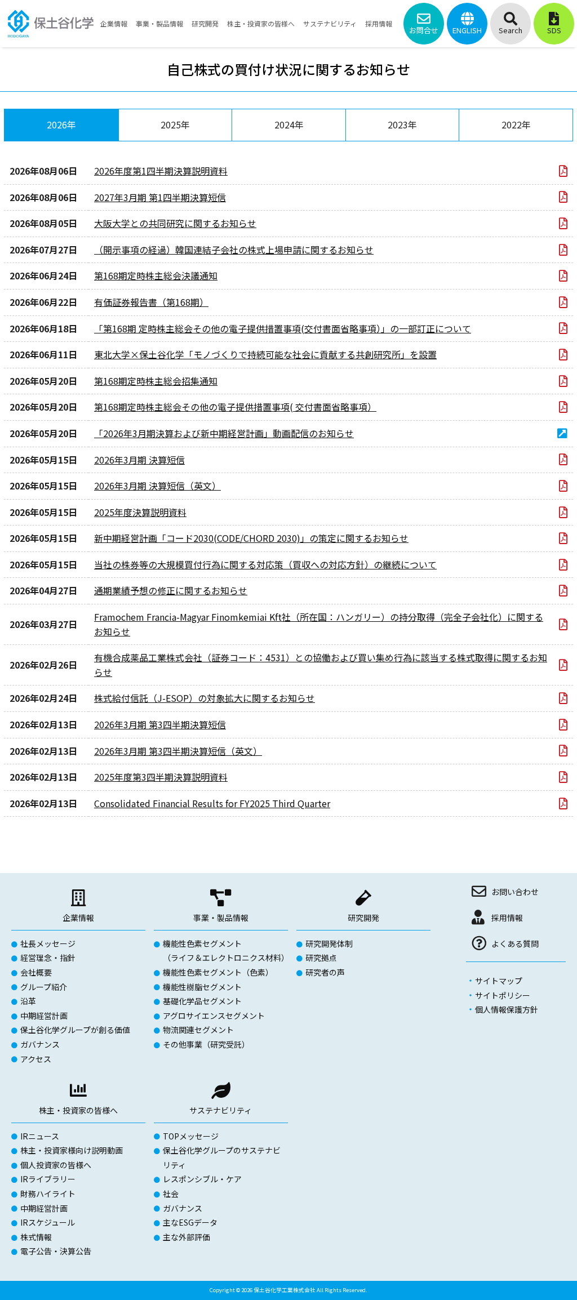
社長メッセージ (48, 943)
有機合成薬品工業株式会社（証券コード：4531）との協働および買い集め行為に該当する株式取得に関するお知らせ (320, 665)
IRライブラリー (48, 1179)
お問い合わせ (515, 891)
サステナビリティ (220, 1110)
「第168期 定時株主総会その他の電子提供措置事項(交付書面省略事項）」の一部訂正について (282, 328)
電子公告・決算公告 (55, 1251)
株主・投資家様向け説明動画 (71, 1150)
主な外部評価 (186, 1237)
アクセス (35, 1059)
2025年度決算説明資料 (140, 512)
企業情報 (78, 917)
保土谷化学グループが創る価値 (75, 1029)
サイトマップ (498, 980)
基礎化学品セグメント (202, 1001)
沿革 (28, 1001)
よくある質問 (515, 943)
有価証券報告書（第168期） (151, 302)
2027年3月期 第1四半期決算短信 (160, 197)
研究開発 (363, 917)
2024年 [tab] (289, 124)
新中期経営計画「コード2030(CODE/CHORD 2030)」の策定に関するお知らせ (251, 538)
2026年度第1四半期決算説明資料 (161, 170)
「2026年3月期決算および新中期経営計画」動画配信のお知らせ (224, 433)
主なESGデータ (190, 1222)
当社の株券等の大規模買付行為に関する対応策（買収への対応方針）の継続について (265, 564)
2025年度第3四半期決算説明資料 (161, 776)
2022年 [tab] (516, 124)
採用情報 (507, 917)
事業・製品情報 (220, 917)
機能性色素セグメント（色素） (218, 972)
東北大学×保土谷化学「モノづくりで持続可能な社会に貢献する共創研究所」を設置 (265, 354)
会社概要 (36, 972)
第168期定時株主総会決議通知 (156, 275)
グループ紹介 (43, 986)
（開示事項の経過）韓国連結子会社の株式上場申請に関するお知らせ (234, 249)
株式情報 (36, 1237)
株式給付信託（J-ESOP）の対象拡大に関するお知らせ (204, 698)
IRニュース (39, 1136)
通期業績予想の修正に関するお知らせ (170, 590)
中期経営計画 (44, 1015)
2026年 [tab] (61, 124)
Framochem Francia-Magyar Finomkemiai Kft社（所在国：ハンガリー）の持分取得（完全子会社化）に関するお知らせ (318, 624)
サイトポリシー (502, 995)
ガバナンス (40, 1044)
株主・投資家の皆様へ (78, 1110)
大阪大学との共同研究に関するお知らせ (175, 223)
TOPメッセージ (191, 1136)
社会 (171, 1193)
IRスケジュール (47, 1222)
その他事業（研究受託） (206, 1044)
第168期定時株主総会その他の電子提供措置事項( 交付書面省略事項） (235, 406)
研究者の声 (325, 972)
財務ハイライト (48, 1193)
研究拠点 (321, 957)
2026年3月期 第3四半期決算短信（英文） (178, 751)
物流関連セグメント (198, 1029)
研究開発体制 (329, 943)
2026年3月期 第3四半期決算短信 (160, 724)
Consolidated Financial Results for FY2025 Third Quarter (212, 803)
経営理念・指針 (48, 957)
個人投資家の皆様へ (55, 1164)
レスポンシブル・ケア (202, 1179)
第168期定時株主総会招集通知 (156, 381)
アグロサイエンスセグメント (214, 1015)
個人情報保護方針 (506, 1009)
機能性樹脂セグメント (202, 986)
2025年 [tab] (175, 124)
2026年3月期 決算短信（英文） (157, 485)
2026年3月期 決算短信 (139, 459)
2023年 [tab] (402, 124)
